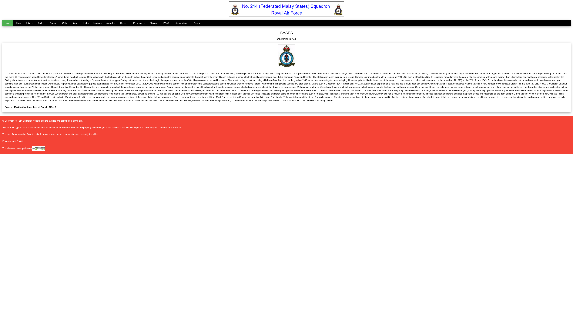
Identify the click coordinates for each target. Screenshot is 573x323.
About (18, 23)
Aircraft (110, 23)
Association (181, 23)
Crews (123, 23)
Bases (197, 23)
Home (8, 23)
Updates (97, 23)
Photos (153, 23)
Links (86, 23)
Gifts (64, 23)
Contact (53, 23)
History (75, 23)
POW (166, 23)
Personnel (138, 23)
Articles (29, 23)
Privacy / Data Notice (12, 141)
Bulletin (41, 23)
